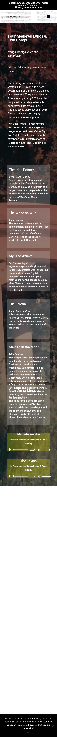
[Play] (9, 449)
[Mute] (39, 449)
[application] (28, 449)
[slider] (45, 449)
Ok (28, 732)
